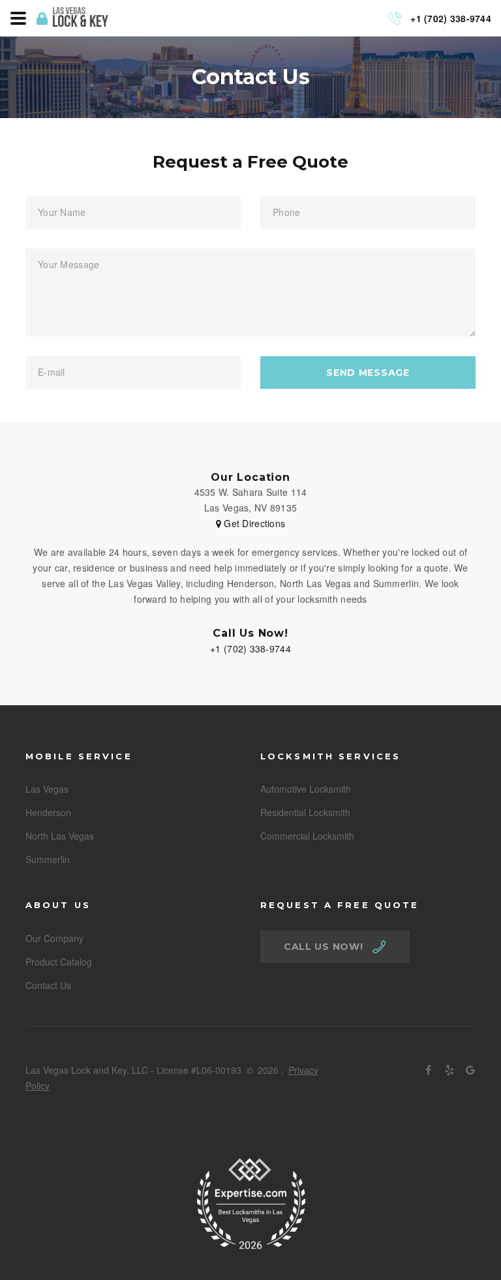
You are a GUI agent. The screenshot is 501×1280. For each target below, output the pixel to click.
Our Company (54, 938)
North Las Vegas (59, 835)
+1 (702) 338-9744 (250, 648)
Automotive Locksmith (305, 788)
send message (367, 372)
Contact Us (48, 985)
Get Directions (253, 523)
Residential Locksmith (305, 812)
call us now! (323, 946)
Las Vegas (46, 788)
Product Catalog (58, 961)
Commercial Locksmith (307, 835)
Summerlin (47, 859)
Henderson (48, 812)
